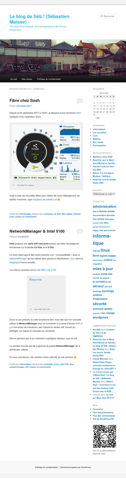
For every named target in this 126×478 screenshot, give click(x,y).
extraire (96, 223)
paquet (106, 277)
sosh (12, 216)
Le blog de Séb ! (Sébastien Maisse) (39, 19)
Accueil (13, 79)
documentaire (99, 215)
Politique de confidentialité (49, 79)
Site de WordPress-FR (103, 418)
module (96, 273)
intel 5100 (64, 364)
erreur (56, 364)
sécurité (99, 303)
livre (96, 255)
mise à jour (103, 268)
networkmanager (17, 367)
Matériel (96, 138)
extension (109, 219)
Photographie (99, 145)
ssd (110, 286)
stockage (97, 291)
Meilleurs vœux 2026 (102, 156)
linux (72, 364)
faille (101, 223)
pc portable (99, 281)
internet (77, 213)
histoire (112, 230)
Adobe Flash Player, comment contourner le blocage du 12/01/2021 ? (104, 365)
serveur (98, 286)
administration (104, 206)
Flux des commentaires (104, 415)
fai (55, 213)
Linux (72, 258)
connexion (48, 213)
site (106, 286)
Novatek (96, 329)
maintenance (98, 260)
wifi (26, 367)
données (110, 215)
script (108, 281)
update (108, 308)
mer (114, 260)
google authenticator (101, 227)
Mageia (13, 262)
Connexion (98, 409)
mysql (104, 274)
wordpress (100, 317)
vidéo (102, 313)
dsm (95, 219)
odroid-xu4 (51, 199)
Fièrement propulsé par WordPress (75, 467)
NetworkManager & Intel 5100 (37, 231)
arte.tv (96, 211)
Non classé (98, 142)
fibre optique (67, 213)
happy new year (100, 230)
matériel (108, 260)
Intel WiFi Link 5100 (46, 269)
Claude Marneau (100, 358)
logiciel (103, 255)
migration (97, 263)
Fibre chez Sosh (25, 100)
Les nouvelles (99, 132)
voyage (110, 313)
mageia (112, 255)
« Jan (97, 117)
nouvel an (97, 277)
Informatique (25, 213)
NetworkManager (18, 258)
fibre (78, 112)
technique (98, 308)
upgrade (96, 313)
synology (108, 291)
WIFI (77, 323)
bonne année (107, 211)
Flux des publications (103, 412)
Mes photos (27, 79)
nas (110, 274)
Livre (95, 135)
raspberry (38, 199)
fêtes (106, 222)
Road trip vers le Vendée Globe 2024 (104, 352)
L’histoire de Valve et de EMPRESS (104, 332)
